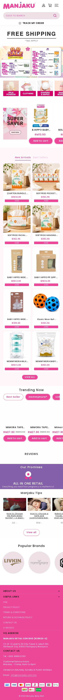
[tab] (29, 74)
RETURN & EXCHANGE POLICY (17, 617)
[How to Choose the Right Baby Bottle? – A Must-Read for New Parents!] (14, 504)
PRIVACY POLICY (11, 607)
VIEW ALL (30, 377)
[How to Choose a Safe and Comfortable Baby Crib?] (39, 504)
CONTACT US (10, 622)
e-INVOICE (8, 627)
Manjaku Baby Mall (35, 696)
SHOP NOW (15, 135)
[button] (56, 5)
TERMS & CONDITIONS (14, 612)
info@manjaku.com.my (23, 675)
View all (31, 532)
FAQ (5, 602)
